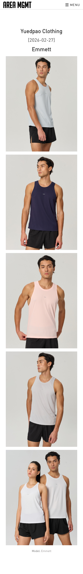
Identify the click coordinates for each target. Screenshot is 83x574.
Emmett (46, 551)
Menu (74, 5)
